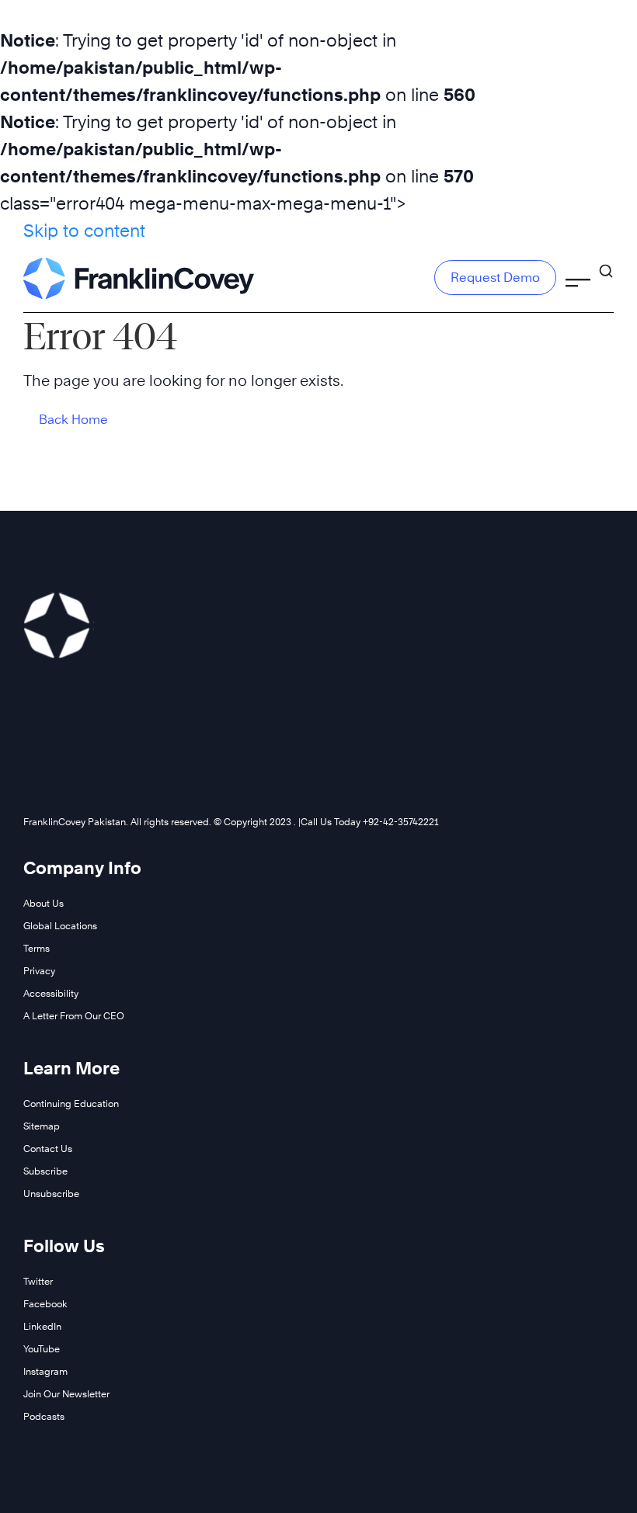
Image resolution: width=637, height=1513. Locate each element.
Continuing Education (71, 1103)
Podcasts (43, 1416)
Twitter (38, 1281)
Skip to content (84, 230)
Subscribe (45, 1171)
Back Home (73, 419)
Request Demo (495, 277)
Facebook (45, 1304)
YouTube (41, 1349)
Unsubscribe (51, 1193)
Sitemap (41, 1126)
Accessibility (50, 993)
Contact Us (47, 1148)
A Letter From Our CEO (73, 1016)
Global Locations (60, 926)
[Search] (606, 271)
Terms (36, 948)
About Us (43, 903)
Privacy (39, 971)
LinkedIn (42, 1326)
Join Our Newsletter (66, 1394)
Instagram (45, 1371)
